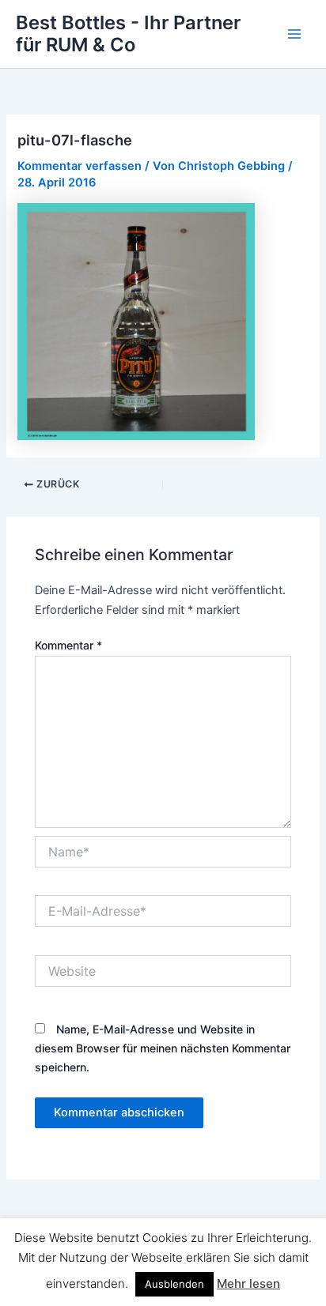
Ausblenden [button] (174, 1284)
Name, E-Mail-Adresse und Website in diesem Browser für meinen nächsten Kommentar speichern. (162, 1048)
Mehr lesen (248, 1283)
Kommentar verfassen (79, 166)
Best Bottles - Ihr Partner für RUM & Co (128, 33)
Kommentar (68, 645)
